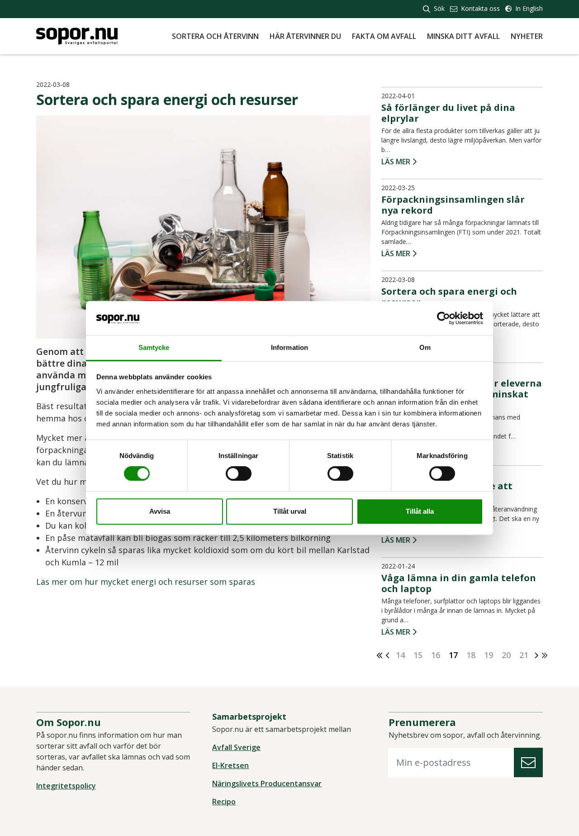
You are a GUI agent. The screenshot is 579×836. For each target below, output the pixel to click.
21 (523, 655)
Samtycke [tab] (154, 348)
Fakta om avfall (384, 36)
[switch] (239, 473)
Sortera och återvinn (215, 36)
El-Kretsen (230, 765)
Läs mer (395, 162)
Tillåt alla (420, 511)
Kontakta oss (479, 8)
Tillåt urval (289, 511)
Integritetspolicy (66, 786)
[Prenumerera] (528, 762)
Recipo (224, 802)
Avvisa (159, 511)
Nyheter (527, 36)
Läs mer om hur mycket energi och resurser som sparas (145, 581)
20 (506, 655)
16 (435, 655)
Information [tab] (289, 348)
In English (528, 8)
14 (400, 655)
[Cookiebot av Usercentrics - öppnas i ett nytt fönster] (443, 318)
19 (488, 655)
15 (417, 655)
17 (453, 655)
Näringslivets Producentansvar (267, 783)
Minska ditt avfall (463, 36)
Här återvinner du (305, 36)
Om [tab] (425, 348)
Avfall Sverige (236, 747)
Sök (438, 8)
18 (470, 655)
